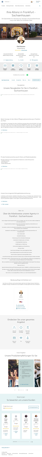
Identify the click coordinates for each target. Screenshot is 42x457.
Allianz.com (10, 454)
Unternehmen (30, 453)
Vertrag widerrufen (5, 447)
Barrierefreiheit (15, 453)
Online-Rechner (4, 454)
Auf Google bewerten (33, 407)
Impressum (4, 453)
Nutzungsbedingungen (23, 453)
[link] (21, 66)
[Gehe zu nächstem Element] (31, 442)
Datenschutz (9, 453)
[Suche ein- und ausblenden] (39, 6)
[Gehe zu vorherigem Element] (10, 442)
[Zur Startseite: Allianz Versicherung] (2, 2)
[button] (21, 40)
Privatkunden (7, 1)
